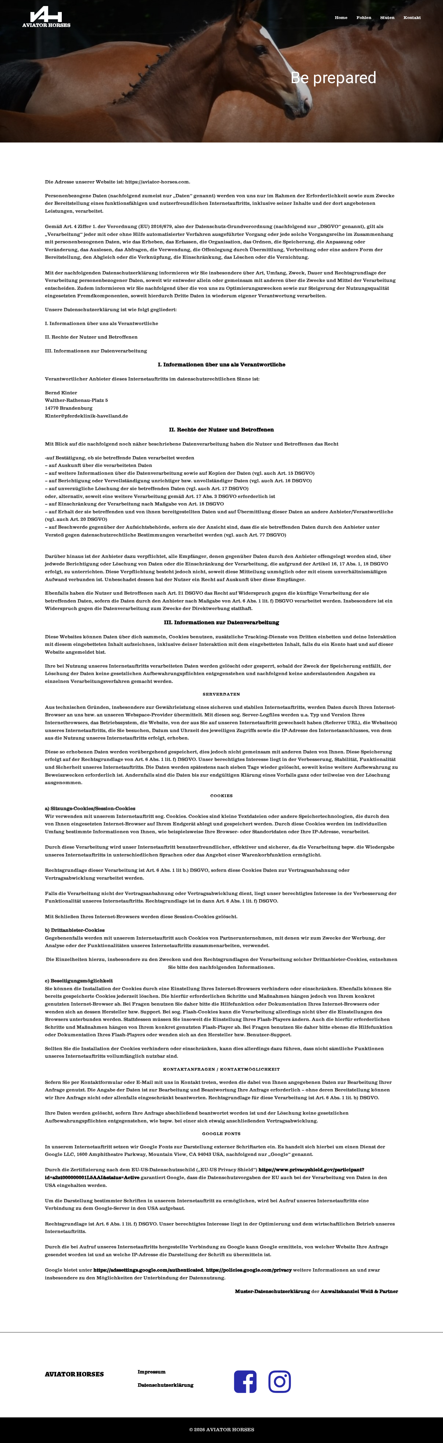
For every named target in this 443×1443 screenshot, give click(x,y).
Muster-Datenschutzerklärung (272, 1292)
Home (341, 18)
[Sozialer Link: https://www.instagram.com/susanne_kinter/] (283, 1382)
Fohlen (364, 18)
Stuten (387, 18)
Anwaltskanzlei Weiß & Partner (359, 1292)
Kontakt (412, 18)
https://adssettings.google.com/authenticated (148, 1270)
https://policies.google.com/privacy (249, 1270)
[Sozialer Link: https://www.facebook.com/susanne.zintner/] (248, 1382)
